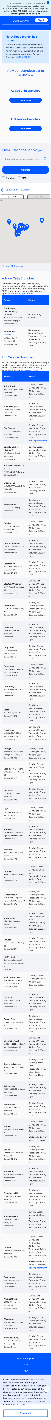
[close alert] (48, 2)
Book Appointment (24, 293)
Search (25, 169)
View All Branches (14, 266)
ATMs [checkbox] (24, 178)
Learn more (25, 100)
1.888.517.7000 (23, 57)
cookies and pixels (16, 1404)
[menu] (5, 20)
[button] (41, 20)
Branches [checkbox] (10, 178)
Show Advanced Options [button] (17, 190)
